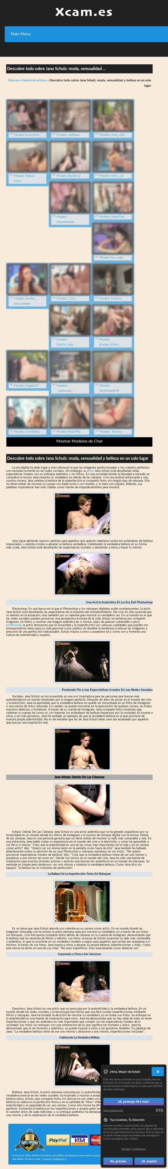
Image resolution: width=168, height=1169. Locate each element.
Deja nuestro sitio (113, 1110)
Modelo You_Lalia (111, 257)
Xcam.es (13, 80)
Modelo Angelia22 (26, 385)
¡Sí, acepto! (149, 1161)
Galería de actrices (34, 80)
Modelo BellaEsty (69, 175)
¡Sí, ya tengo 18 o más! (133, 1101)
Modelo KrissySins (26, 134)
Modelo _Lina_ (66, 298)
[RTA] (160, 1110)
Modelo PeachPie (68, 431)
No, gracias (118, 1161)
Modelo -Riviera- (111, 431)
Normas (47, 1159)
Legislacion (59, 1159)
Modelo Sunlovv (110, 298)
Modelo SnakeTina (111, 216)
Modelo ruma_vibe (112, 134)
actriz (90, 470)
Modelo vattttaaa (68, 134)
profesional (13, 625)
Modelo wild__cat (111, 175)
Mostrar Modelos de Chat (79, 441)
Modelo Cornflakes (27, 431)
